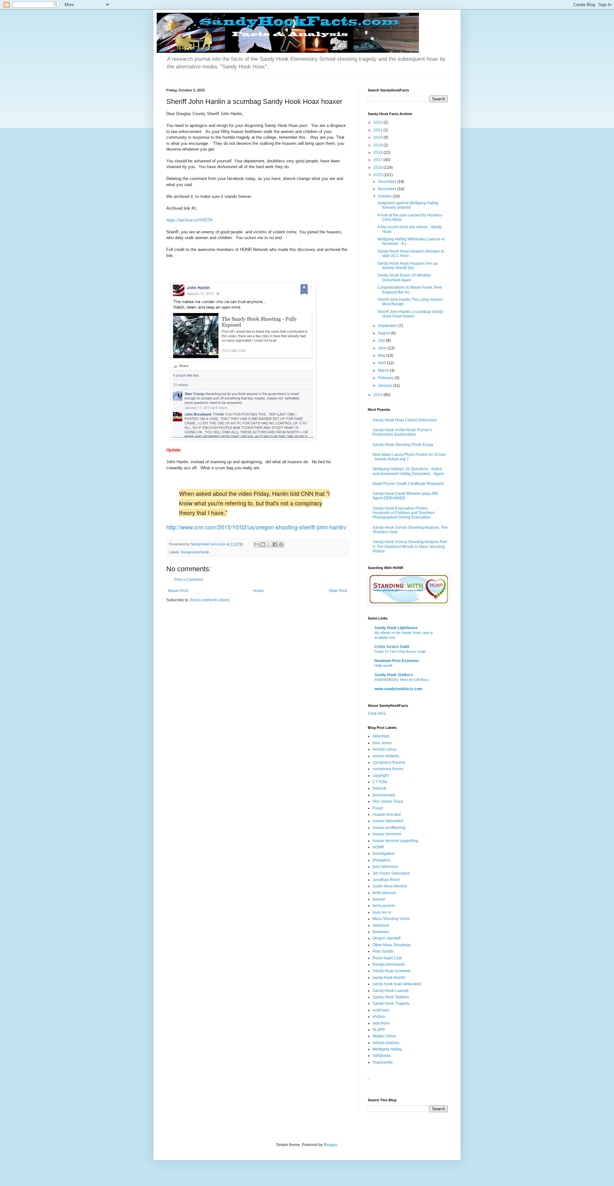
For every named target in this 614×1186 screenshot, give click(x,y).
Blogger (330, 1145)
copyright (381, 775)
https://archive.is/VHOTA (189, 220)
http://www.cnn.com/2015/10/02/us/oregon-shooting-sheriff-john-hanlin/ (256, 527)
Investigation (384, 853)
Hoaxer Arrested (387, 814)
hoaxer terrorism (387, 834)
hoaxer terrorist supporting (395, 841)
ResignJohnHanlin (195, 552)
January (385, 385)
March (384, 370)
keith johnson (384, 893)
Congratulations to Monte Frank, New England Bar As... (409, 289)
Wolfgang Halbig (387, 1049)
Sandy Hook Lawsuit (390, 990)
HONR (378, 847)
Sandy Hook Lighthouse (396, 628)
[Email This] (257, 544)
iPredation (381, 860)
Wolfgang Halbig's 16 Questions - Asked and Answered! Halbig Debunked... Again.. (409, 471)
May (382, 355)
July (382, 340)
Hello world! (383, 665)
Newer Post (178, 591)
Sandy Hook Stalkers (393, 675)
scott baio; (381, 1010)
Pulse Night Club (387, 958)
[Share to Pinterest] (281, 544)
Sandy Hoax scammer (392, 971)
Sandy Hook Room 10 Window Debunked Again (404, 277)
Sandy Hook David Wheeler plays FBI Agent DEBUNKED (405, 495)
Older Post (338, 591)
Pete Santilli (383, 951)
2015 (378, 175)
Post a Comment (188, 579)
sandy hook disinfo (389, 977)
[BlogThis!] (263, 544)
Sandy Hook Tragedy (391, 1003)
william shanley (386, 1043)
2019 (378, 145)
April (382, 363)
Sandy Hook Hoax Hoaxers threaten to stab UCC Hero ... (410, 253)
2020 (378, 137)
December (387, 181)
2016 (378, 167)
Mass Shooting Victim (391, 919)
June (383, 348)
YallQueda (382, 1055)
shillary (379, 1016)
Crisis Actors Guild (391, 646)
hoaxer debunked (388, 821)
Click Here (377, 713)
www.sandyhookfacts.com (398, 689)
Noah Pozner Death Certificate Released (408, 483)
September (388, 326)
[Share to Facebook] (275, 544)
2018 (378, 152)
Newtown (381, 932)
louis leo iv (382, 912)
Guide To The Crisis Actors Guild (399, 651)
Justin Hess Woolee (390, 886)
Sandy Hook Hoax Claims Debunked (405, 420)
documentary (384, 795)
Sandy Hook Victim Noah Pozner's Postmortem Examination (402, 432)
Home (258, 591)
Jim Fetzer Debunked (391, 873)
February (386, 378)
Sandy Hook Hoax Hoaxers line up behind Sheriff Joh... (407, 265)
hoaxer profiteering (389, 827)
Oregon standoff (386, 938)
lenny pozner (384, 905)
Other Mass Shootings (392, 945)
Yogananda (383, 1062)
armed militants (386, 756)
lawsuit (379, 899)
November (387, 189)
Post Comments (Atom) (210, 600)
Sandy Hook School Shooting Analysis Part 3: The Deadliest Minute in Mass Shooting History (410, 546)
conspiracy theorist (389, 762)
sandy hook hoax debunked (397, 984)
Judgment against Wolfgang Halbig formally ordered (407, 205)
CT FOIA (380, 782)
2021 (378, 130)
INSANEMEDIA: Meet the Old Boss (401, 680)
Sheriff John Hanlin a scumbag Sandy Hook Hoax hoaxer (410, 313)
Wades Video (384, 1036)
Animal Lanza (385, 749)
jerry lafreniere (385, 866)
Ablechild (381, 736)
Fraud (378, 808)
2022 (378, 122)
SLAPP (379, 1029)
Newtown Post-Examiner (396, 661)
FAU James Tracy (388, 801)
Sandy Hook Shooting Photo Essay (403, 444)
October (385, 196)
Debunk (379, 788)
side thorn (381, 1023)
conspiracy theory (388, 769)
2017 (378, 160)
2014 (378, 395)
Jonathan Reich (386, 880)
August (384, 333)
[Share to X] (269, 544)
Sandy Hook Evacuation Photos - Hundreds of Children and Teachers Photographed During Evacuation (404, 513)
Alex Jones (382, 743)
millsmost (381, 925)
